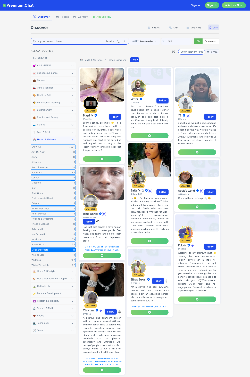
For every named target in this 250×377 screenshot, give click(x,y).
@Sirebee (135, 283)
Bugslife (88, 115)
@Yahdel (182, 119)
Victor (135, 99)
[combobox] (176, 41)
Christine (89, 310)
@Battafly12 (136, 194)
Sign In (195, 5)
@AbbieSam (183, 194)
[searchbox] (181, 41)
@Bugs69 (87, 118)
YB (180, 115)
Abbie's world (187, 190)
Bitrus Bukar (138, 279)
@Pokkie (182, 248)
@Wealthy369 (89, 217)
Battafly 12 (137, 190)
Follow (134, 59)
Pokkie (182, 245)
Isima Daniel (90, 214)
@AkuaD (87, 313)
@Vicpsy (135, 102)
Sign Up (212, 5)
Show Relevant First (191, 51)
